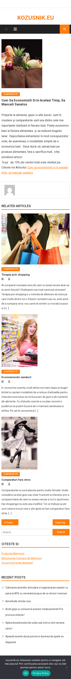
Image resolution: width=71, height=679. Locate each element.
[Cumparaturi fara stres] (35, 443)
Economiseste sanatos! (16, 377)
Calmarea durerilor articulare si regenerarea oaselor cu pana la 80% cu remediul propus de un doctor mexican (36, 590)
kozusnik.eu (35, 17)
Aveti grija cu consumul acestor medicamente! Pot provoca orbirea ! (34, 612)
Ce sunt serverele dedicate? (17, 562)
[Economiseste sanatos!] (35, 340)
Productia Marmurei (12, 553)
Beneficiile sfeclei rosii (18, 601)
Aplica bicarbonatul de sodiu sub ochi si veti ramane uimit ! (34, 625)
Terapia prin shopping (15, 274)
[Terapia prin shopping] (35, 239)
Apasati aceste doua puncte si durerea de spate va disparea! (34, 639)
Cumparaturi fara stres (16, 479)
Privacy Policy (41, 673)
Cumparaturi (10, 94)
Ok (25, 673)
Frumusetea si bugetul (13, 522)
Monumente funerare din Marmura (21, 558)
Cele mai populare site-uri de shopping (63, 522)
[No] (66, 667)
